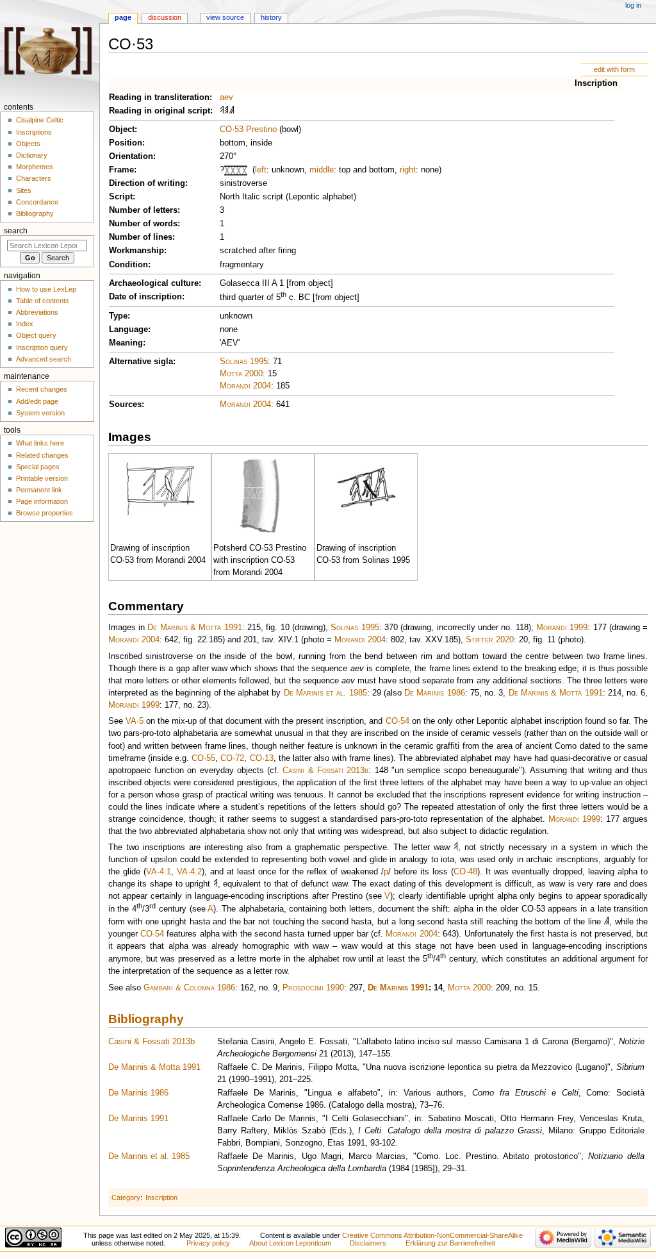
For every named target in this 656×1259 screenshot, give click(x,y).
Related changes (42, 455)
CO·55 (203, 758)
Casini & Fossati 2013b (325, 770)
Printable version (42, 478)
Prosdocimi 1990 (313, 987)
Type (118, 316)
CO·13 (262, 758)
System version (40, 413)
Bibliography (146, 1019)
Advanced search (43, 359)
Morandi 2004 (245, 385)
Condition (128, 264)
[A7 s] (606, 921)
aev (226, 97)
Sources (125, 404)
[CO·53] (158, 487)
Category (125, 1197)
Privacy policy (208, 1243)
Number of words (143, 223)
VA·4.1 (158, 871)
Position (125, 142)
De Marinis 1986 (434, 692)
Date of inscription (145, 296)
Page (123, 17)
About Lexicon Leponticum (290, 1243)
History (271, 17)
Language (128, 329)
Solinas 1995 (244, 361)
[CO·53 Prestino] (261, 496)
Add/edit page (37, 401)
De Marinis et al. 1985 (325, 692)
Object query (36, 335)
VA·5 (135, 721)
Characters (33, 178)
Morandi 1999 (561, 627)
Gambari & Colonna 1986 (189, 987)
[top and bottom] (230, 169)
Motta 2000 (241, 373)
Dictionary (31, 155)
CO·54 (397, 721)
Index (24, 324)
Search (16, 231)
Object (122, 129)
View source (225, 17)
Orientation (131, 156)
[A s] (215, 884)
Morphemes (34, 167)
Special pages (38, 467)
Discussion (164, 17)
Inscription (596, 83)
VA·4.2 (189, 871)
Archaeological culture (154, 283)
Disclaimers (368, 1243)
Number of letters (143, 210)
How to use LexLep (46, 289)
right (408, 169)
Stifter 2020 (490, 639)
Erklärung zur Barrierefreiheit (450, 1243)
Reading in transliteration (159, 97)
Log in (633, 5)
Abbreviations (37, 312)
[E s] (226, 110)
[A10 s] (231, 110)
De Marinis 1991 (398, 987)
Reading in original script (159, 110)
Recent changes (41, 389)
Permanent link (39, 490)
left (260, 169)
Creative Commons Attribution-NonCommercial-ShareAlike (432, 1235)
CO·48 (465, 871)
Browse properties (44, 513)
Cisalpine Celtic (39, 120)
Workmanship (136, 250)
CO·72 (232, 758)
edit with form (614, 69)
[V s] (222, 110)
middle (321, 169)
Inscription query (42, 347)
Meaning (126, 342)
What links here (40, 443)
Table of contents (42, 300)
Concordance (37, 202)
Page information (42, 501)
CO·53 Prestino (248, 129)
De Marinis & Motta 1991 (194, 627)
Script (121, 196)
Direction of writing (147, 183)
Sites (23, 190)
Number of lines (140, 237)
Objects (28, 143)
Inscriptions (34, 132)
